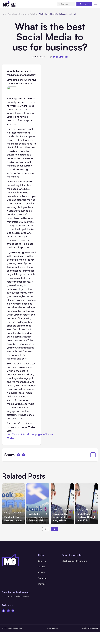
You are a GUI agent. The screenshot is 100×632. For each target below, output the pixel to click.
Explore (42, 560)
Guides (41, 566)
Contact (42, 583)
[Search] (59, 4)
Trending (42, 578)
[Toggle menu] (96, 4)
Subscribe (84, 4)
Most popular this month (74, 560)
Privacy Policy (52, 628)
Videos (41, 572)
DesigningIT (93, 628)
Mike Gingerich (60, 56)
